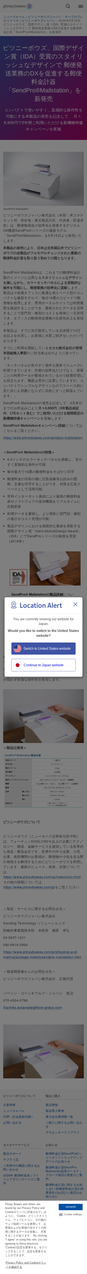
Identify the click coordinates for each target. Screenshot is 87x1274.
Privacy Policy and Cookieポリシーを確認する (26, 1264)
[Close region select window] (75, 604)
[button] (70, 1214)
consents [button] (70, 1206)
